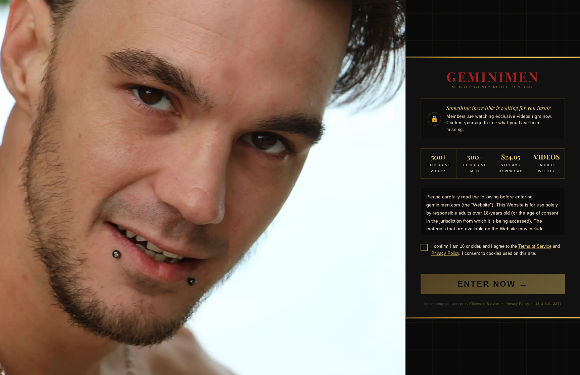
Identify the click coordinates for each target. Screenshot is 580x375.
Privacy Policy (445, 253)
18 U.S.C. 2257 (548, 304)
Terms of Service (534, 246)
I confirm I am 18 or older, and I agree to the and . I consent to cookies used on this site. (495, 250)
